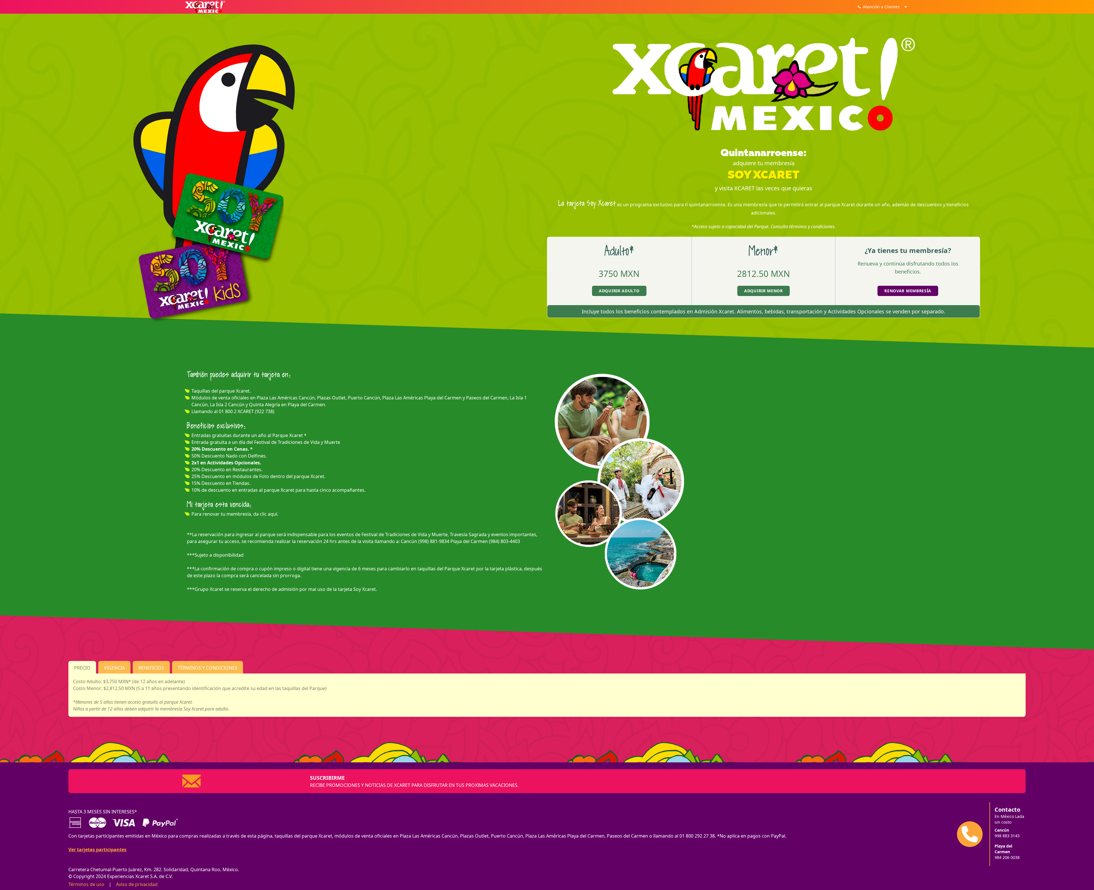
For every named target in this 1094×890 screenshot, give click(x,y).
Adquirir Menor (763, 290)
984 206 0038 (1007, 857)
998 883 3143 (1007, 835)
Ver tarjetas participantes (97, 849)
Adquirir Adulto (619, 290)
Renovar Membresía (907, 290)
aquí (272, 514)
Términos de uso (86, 884)
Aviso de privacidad (137, 884)
